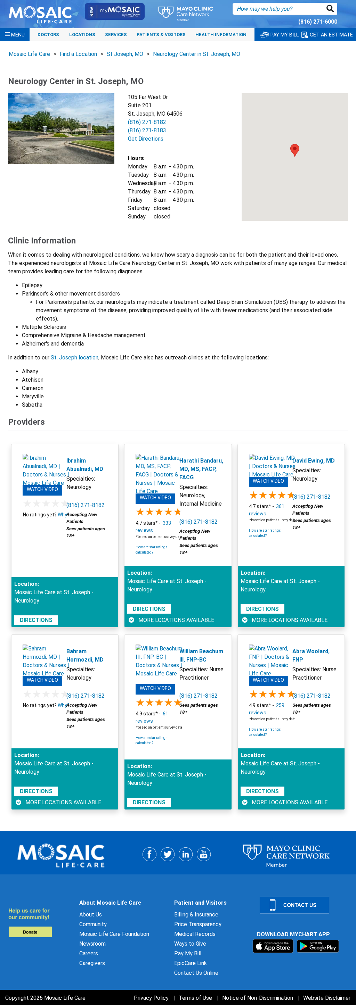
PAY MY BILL (284, 35)
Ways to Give (190, 943)
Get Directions (145, 138)
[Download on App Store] (273, 945)
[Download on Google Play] (318, 945)
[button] (331, 9)
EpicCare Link (190, 963)
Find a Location (78, 54)
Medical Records (195, 934)
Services (116, 34)
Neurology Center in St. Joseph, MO (196, 54)
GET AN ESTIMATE (330, 35)
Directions (36, 620)
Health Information (220, 34)
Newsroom (92, 943)
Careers (88, 953)
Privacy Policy (151, 998)
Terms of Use (195, 998)
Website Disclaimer (326, 998)
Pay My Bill (187, 953)
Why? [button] (64, 514)
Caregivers (92, 963)
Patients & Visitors (161, 34)
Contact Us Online (196, 973)
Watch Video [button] (42, 489)
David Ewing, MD (313, 460)
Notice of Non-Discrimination (257, 998)
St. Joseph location (74, 357)
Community (93, 924)
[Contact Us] (303, 905)
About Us (90, 914)
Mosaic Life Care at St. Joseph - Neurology (54, 596)
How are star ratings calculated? (152, 549)
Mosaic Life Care (29, 54)
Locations (82, 34)
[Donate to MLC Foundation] (39, 922)
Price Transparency (197, 924)
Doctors (48, 34)
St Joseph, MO (125, 54)
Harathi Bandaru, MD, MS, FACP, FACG (201, 469)
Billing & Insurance (196, 914)
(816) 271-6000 (317, 21)
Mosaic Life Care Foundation (114, 934)
